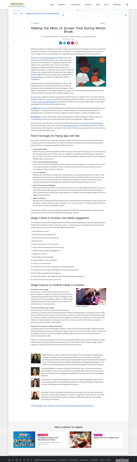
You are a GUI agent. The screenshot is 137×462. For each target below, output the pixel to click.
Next (102, 23)
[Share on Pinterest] (72, 43)
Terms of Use (63, 460)
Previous (36, 23)
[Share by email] (76, 43)
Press (108, 460)
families (64, 406)
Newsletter (94, 460)
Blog (21, 13)
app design (39, 406)
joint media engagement (76, 406)
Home (15, 13)
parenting (89, 406)
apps (45, 406)
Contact (102, 460)
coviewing (50, 406)
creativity (58, 406)
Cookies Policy (84, 460)
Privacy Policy (73, 460)
